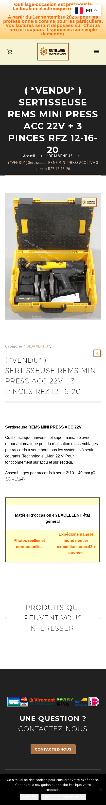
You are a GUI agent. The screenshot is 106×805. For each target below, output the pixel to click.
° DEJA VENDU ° (37, 346)
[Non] (99, 789)
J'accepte (29, 797)
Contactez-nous (53, 749)
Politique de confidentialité (63, 797)
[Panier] (9, 52)
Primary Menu (96, 51)
